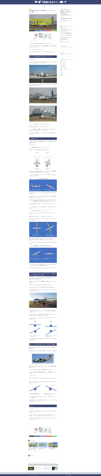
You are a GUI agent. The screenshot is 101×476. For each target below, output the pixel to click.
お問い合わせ (55, 5)
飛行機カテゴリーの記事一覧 (48, 5)
